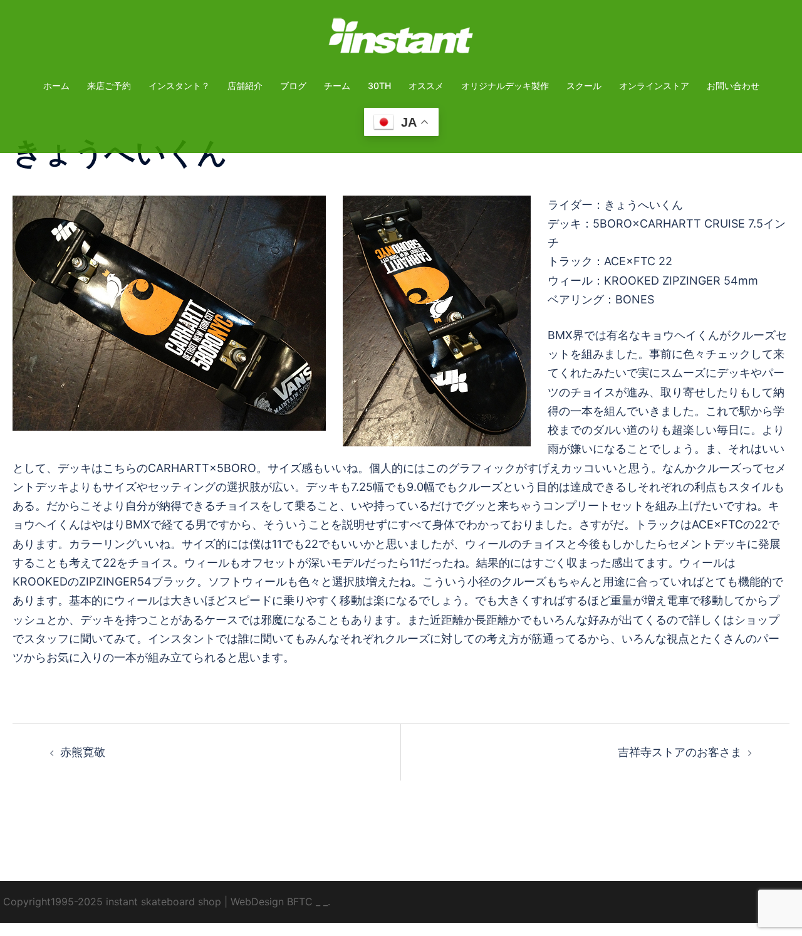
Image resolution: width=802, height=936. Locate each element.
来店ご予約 (109, 85)
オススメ (426, 85)
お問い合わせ (733, 85)
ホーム (56, 85)
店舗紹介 (245, 85)
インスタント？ (179, 85)
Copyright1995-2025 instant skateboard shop (112, 901)
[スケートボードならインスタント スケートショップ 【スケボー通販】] (401, 39)
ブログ (293, 85)
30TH (379, 85)
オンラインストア (654, 85)
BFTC (300, 901)
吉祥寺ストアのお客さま (680, 752)
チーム (337, 85)
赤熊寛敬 (82, 752)
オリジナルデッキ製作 (505, 85)
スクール (584, 85)
